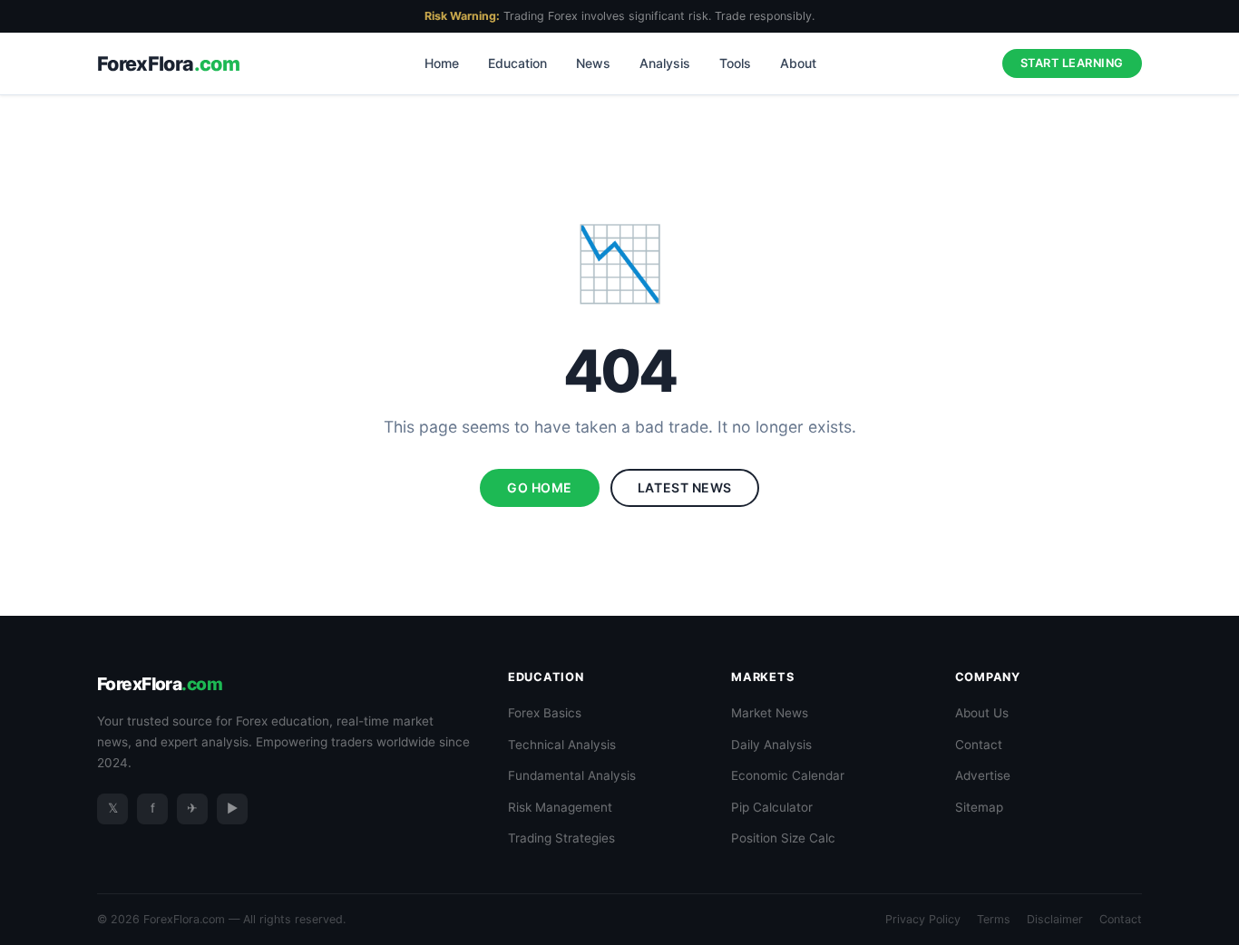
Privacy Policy (923, 919)
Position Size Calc (783, 838)
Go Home (539, 487)
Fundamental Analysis (572, 775)
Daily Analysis (771, 744)
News (593, 63)
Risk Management (560, 807)
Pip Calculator (772, 807)
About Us (982, 713)
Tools (735, 63)
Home (441, 63)
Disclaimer (1055, 919)
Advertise (982, 775)
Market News (769, 713)
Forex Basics (544, 713)
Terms (993, 919)
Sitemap (979, 807)
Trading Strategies (561, 838)
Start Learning (1072, 63)
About (798, 63)
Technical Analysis (562, 744)
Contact (978, 744)
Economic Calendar (787, 775)
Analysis (664, 63)
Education (517, 63)
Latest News (685, 487)
